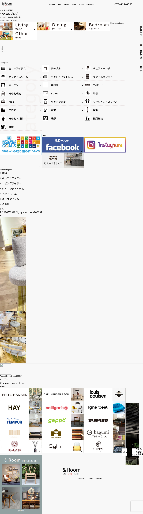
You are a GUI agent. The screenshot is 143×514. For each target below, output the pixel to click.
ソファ (4, 379)
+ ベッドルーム (8, 193)
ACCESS (52, 4)
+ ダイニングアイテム (12, 188)
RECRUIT (82, 478)
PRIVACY (99, 478)
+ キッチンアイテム (10, 178)
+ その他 (4, 204)
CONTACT (90, 4)
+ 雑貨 (3, 173)
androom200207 (32, 212)
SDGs (90, 478)
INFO (60, 4)
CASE (81, 4)
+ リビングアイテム (10, 183)
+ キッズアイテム (9, 199)
